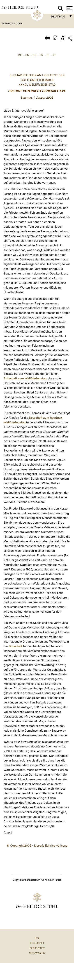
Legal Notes (37, 943)
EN (27, 55)
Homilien (8, 23)
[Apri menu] (69, 8)
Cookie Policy (37, 948)
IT (48, 55)
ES (34, 55)
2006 (19, 23)
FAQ (37, 938)
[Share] (70, 39)
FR (41, 55)
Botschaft (15, 646)
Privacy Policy (37, 953)
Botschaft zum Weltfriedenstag (25, 378)
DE (20, 55)
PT (54, 55)
